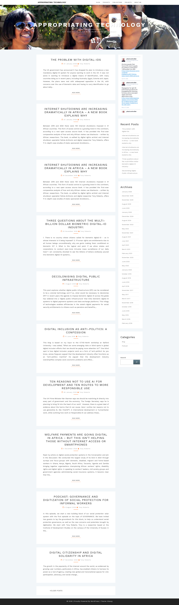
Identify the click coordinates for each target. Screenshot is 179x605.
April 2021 (125, 245)
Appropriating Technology (52, 2)
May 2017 (125, 294)
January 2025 (127, 212)
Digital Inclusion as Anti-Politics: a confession (76, 330)
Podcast (125, 346)
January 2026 (127, 192)
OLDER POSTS (56, 591)
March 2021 (126, 249)
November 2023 (127, 224)
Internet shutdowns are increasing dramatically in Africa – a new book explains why (75, 112)
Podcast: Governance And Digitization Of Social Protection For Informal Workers (76, 500)
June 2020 (126, 261)
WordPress (95, 601)
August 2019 (126, 278)
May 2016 (125, 315)
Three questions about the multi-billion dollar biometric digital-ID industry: (75, 224)
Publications (117, 2)
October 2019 (126, 274)
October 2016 (126, 307)
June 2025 (125, 208)
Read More (76, 92)
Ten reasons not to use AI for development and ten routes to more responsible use (76, 385)
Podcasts (106, 2)
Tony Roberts (85, 63)
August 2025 (126, 204)
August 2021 (126, 237)
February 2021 (127, 253)
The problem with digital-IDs (76, 59)
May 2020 (125, 266)
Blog (98, 2)
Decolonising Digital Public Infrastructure (76, 278)
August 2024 (126, 220)
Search (123, 357)
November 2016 (127, 303)
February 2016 (127, 323)
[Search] (136, 362)
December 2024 (127, 216)
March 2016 (126, 319)
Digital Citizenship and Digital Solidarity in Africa (76, 554)
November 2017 (127, 290)
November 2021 (127, 233)
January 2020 (127, 270)
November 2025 (127, 200)
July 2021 (125, 241)
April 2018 (125, 286)
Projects (128, 2)
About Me (137, 2)
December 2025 (127, 196)
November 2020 (127, 257)
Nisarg (109, 601)
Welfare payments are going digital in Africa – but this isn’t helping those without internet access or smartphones (76, 439)
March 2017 (126, 298)
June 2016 (125, 311)
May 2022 (125, 229)
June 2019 (125, 282)
